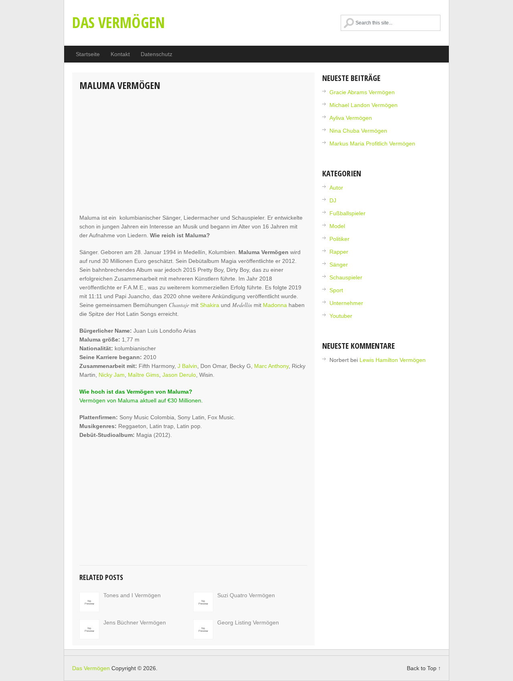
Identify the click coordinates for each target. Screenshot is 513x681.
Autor (336, 187)
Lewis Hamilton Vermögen (393, 360)
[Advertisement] (193, 153)
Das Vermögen (118, 22)
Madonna (275, 305)
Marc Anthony (271, 366)
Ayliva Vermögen (350, 118)
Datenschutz (156, 54)
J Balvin (187, 366)
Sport (336, 290)
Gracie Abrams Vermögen (362, 92)
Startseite (88, 54)
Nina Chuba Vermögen (358, 130)
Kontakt (120, 54)
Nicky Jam (112, 375)
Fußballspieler (347, 213)
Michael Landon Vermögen (363, 105)
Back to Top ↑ (424, 668)
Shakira (209, 305)
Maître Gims (143, 375)
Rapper (338, 252)
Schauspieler (345, 277)
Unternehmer (346, 303)
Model (337, 226)
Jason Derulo (179, 375)
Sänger (338, 264)
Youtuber (340, 316)
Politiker (339, 239)
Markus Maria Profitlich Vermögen (372, 143)
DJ (332, 200)
